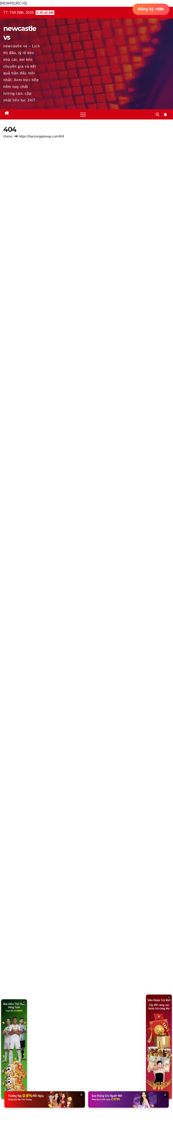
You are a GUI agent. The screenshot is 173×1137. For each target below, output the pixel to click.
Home (7, 136)
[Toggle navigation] (83, 114)
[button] (157, 115)
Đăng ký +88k (151, 9)
